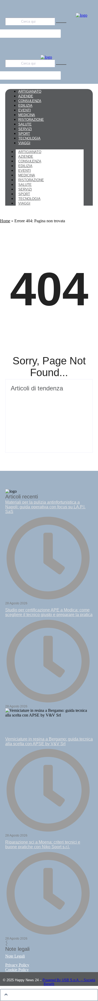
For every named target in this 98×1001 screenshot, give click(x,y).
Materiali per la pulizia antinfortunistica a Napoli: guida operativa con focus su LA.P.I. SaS (45, 507)
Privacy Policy (17, 965)
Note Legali (15, 956)
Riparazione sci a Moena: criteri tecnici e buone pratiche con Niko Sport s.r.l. (42, 844)
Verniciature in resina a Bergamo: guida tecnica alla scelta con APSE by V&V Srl (49, 741)
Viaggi (24, 203)
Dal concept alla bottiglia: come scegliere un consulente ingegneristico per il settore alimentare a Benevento (48, 426)
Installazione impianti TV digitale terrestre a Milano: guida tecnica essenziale (48, 399)
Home (5, 221)
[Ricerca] (61, 22)
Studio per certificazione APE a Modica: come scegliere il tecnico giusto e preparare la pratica (49, 612)
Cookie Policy (17, 969)
